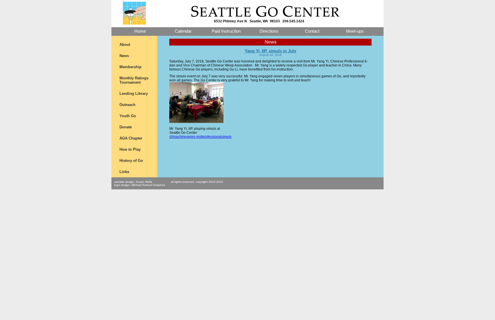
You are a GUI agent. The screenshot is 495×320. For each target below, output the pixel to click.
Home (140, 31)
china (173, 137)
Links (124, 172)
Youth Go (127, 116)
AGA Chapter (130, 138)
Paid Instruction (226, 31)
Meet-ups (355, 31)
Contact (312, 31)
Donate (125, 127)
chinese (184, 137)
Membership (130, 67)
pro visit (196, 137)
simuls (226, 137)
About (124, 44)
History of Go (131, 160)
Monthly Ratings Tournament (133, 80)
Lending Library (133, 93)
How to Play (130, 149)
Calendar (183, 31)
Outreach (127, 105)
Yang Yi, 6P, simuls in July (270, 50)
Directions (269, 31)
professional (211, 137)
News (124, 56)
